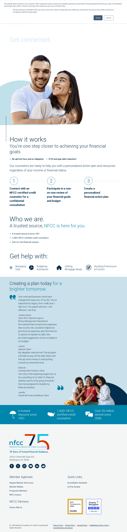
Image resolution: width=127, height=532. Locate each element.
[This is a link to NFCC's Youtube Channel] (31, 466)
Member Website (16, 487)
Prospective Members (18, 491)
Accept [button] (98, 18)
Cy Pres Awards (73, 487)
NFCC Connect (15, 495)
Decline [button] (108, 18)
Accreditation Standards (77, 483)
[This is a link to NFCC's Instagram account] (24, 466)
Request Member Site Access (21, 483)
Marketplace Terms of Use (99, 525)
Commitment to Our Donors (63, 528)
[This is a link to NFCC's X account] (18, 466)
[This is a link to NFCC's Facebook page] (12, 466)
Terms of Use (58, 525)
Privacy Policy (70, 525)
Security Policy (82, 525)
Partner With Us (16, 507)
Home (12, 127)
